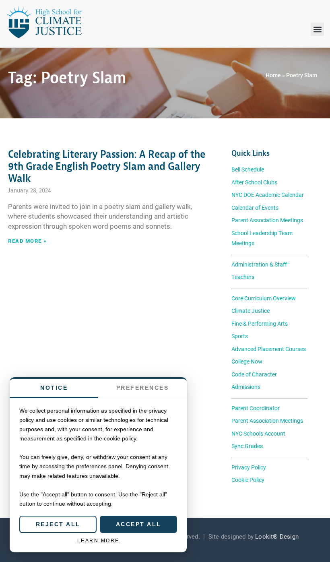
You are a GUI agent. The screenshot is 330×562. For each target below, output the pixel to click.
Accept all (138, 524)
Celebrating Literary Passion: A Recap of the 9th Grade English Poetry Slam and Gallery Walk (106, 166)
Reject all (58, 524)
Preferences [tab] (142, 387)
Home (273, 75)
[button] (317, 29)
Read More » (27, 240)
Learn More (98, 540)
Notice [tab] (54, 387)
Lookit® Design (277, 536)
